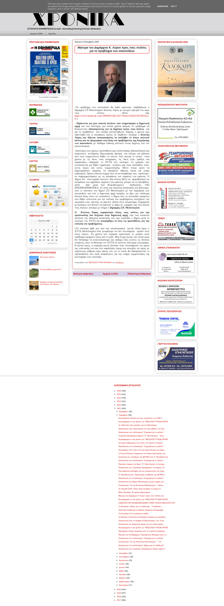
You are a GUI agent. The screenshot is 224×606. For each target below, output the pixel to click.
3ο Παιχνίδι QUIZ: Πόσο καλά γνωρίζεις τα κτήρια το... (140, 489)
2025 (119, 394)
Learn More (162, 6)
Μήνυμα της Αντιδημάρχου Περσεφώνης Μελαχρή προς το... (143, 535)
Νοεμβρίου (123, 415)
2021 (119, 408)
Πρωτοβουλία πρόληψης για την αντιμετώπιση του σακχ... (142, 471)
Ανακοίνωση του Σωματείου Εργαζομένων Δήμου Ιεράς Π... (142, 549)
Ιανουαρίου (124, 585)
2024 (119, 398)
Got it (174, 6)
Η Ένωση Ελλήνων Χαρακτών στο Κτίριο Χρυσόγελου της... (142, 453)
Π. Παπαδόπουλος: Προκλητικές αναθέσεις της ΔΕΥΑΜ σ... (142, 475)
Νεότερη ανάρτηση (83, 274)
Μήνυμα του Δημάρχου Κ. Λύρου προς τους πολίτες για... (141, 496)
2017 (119, 600)
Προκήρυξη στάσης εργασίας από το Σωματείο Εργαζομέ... (142, 531)
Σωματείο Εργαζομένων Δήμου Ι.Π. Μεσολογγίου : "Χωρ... (141, 436)
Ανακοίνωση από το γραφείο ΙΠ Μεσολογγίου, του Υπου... (142, 521)
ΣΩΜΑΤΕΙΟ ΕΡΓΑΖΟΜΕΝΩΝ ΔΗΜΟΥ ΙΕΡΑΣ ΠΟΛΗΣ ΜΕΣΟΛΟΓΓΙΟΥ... (147, 503)
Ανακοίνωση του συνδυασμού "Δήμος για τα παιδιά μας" (141, 545)
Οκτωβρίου (124, 553)
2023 (119, 401)
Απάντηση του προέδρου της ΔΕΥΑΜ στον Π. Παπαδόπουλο (143, 457)
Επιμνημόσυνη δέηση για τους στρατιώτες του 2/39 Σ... (141, 418)
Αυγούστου (124, 560)
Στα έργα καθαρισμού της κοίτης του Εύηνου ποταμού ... (141, 443)
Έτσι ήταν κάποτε (47, 257)
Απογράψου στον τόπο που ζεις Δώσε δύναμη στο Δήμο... (142, 450)
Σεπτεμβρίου (124, 557)
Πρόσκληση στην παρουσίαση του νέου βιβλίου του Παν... (142, 429)
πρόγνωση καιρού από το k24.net (49, 208)
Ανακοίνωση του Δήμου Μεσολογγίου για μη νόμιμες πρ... (141, 482)
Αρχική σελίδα (36, 33)
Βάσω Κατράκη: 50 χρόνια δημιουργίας (134, 492)
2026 (119, 391)
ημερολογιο (52, 243)
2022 (119, 405)
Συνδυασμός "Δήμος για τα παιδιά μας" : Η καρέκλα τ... (140, 506)
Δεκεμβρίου (124, 411)
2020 (119, 589)
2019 (119, 593)
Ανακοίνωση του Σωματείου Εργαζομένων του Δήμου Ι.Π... (142, 468)
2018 (119, 597)
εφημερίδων (55, 97)
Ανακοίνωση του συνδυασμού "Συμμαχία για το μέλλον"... (141, 432)
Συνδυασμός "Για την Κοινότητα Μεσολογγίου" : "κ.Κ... (140, 542)
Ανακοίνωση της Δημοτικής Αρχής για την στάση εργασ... (141, 524)
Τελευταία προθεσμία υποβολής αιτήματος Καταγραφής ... (142, 510)
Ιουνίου (122, 567)
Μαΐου (122, 571)
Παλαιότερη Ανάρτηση (139, 274)
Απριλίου (123, 574)
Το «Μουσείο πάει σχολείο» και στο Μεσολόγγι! (137, 425)
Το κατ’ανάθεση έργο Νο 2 (50, 269)
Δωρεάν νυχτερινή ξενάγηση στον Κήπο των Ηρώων (51, 283)
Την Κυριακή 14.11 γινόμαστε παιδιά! (133, 513)
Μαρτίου (122, 578)
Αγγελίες (52, 33)
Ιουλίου (122, 564)
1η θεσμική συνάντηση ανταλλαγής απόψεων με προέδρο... (142, 517)
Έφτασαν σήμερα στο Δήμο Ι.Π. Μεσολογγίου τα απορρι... (142, 464)
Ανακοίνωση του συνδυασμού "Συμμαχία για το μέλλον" (141, 460)
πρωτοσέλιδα (45, 97)
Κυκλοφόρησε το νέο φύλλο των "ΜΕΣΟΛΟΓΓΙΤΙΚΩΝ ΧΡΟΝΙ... (143, 422)
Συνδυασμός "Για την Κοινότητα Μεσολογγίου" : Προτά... (141, 485)
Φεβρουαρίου (124, 582)
